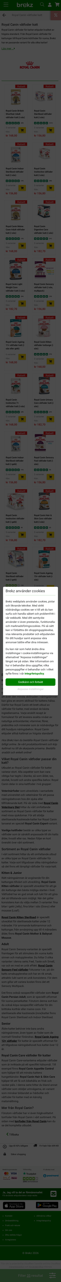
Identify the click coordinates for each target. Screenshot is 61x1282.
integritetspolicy (34, 673)
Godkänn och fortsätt (30, 682)
